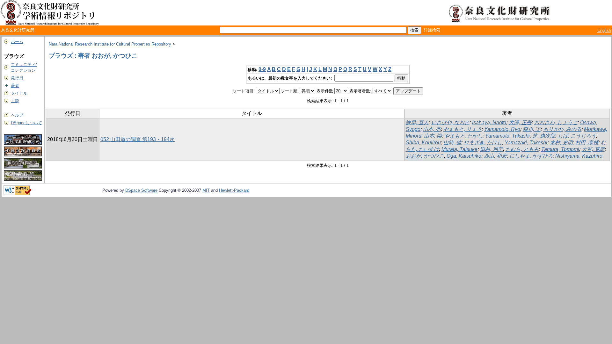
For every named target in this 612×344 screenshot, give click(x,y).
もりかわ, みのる (562, 129)
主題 (15, 100)
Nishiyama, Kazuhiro (578, 156)
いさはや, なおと (450, 122)
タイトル (19, 93)
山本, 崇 (433, 136)
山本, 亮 (432, 129)
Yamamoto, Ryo (502, 129)
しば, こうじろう (577, 136)
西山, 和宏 (495, 156)
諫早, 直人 (417, 122)
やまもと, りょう (462, 129)
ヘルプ (17, 115)
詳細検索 (432, 30)
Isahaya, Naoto (489, 122)
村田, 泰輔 (586, 142)
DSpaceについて (26, 122)
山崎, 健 (452, 142)
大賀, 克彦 (593, 149)
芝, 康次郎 (543, 136)
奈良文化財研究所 (17, 30)
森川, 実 (532, 129)
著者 (15, 85)
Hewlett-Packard (234, 190)
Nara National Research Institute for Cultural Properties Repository (110, 44)
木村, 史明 (561, 142)
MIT (206, 190)
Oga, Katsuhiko (464, 156)
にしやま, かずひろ (531, 156)
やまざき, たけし (483, 142)
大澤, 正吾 (520, 122)
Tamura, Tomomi (560, 149)
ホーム (17, 41)
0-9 (262, 69)
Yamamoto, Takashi (507, 136)
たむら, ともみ (522, 149)
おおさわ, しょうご (556, 122)
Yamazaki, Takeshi (526, 142)
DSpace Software (141, 190)
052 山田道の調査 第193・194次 (137, 139)
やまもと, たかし (463, 136)
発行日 (17, 77)
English (604, 30)
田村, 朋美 (491, 149)
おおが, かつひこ (425, 156)
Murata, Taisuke (459, 149)
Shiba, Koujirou (423, 142)
